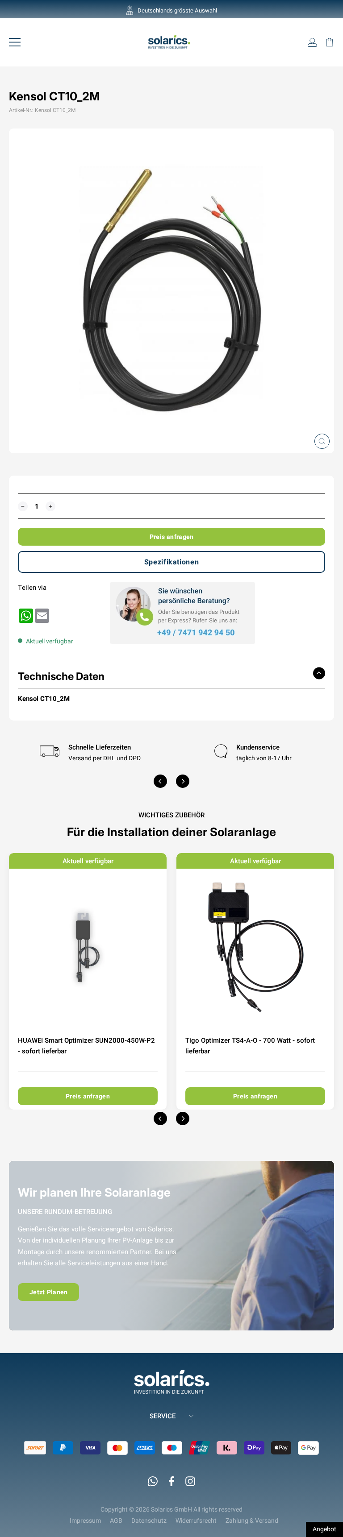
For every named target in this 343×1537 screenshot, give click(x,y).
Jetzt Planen (48, 1292)
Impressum (85, 1520)
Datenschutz (149, 1520)
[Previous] (160, 781)
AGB (116, 1520)
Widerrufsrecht (196, 1520)
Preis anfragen (172, 536)
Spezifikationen (171, 562)
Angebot (324, 1529)
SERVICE (163, 1416)
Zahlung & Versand (252, 1520)
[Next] (182, 781)
